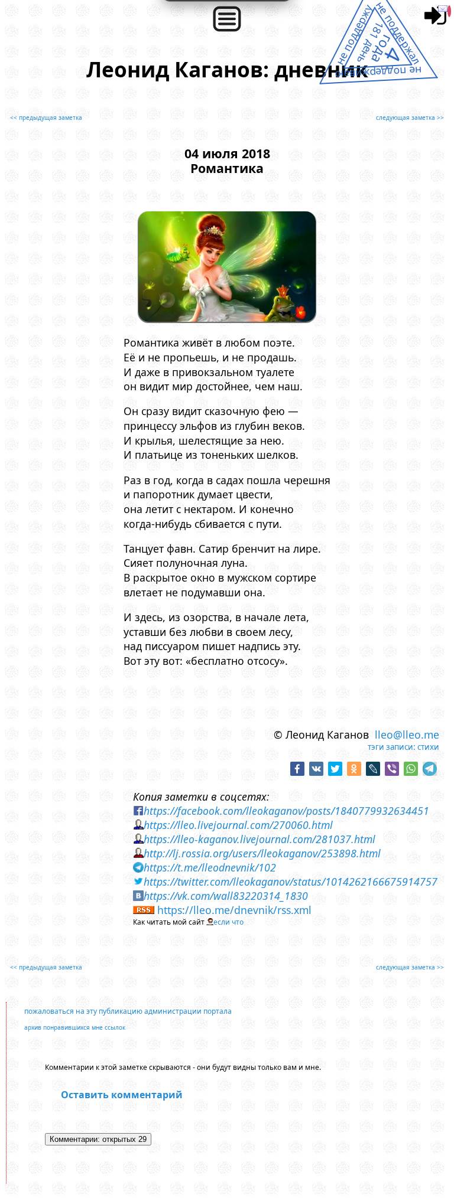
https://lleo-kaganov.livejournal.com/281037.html (259, 839)
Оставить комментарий (122, 1094)
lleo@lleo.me (407, 734)
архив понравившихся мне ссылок (74, 1027)
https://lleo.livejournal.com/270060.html (238, 825)
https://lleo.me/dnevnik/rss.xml (234, 910)
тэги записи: (392, 747)
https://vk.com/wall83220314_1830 (226, 896)
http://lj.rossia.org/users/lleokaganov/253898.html (262, 853)
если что (228, 922)
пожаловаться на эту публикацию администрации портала (128, 1011)
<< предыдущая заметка (46, 117)
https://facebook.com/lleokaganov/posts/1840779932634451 (286, 811)
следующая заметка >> (410, 117)
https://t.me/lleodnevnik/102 (210, 867)
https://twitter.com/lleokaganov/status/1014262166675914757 (290, 881)
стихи (428, 747)
